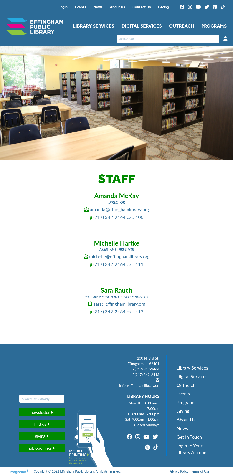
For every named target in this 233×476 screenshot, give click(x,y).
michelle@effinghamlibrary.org (118, 256)
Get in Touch (189, 437)
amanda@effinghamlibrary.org (119, 209)
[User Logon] (225, 38)
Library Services (93, 26)
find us (40, 424)
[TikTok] (223, 7)
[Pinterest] (215, 7)
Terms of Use (200, 471)
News (98, 7)
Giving (163, 7)
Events (80, 7)
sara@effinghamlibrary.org (118, 304)
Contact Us (141, 7)
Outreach (181, 26)
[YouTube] (198, 7)
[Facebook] (182, 7)
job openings (41, 448)
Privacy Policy (178, 471)
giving (40, 436)
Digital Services (142, 26)
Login (63, 7)
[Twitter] (207, 7)
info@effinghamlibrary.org (139, 385)
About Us (117, 7)
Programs (214, 26)
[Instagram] (190, 7)
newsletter (40, 412)
